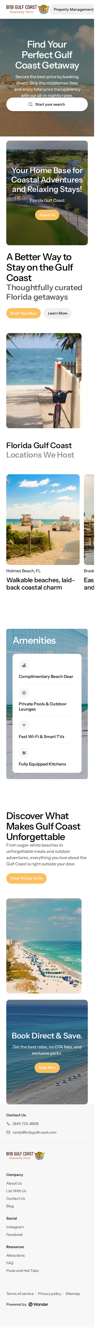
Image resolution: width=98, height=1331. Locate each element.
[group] (47, 380)
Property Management (74, 9)
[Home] (25, 1156)
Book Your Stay (25, 314)
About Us (47, 215)
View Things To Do (28, 879)
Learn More (60, 314)
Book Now (47, 1067)
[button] (22, 1124)
